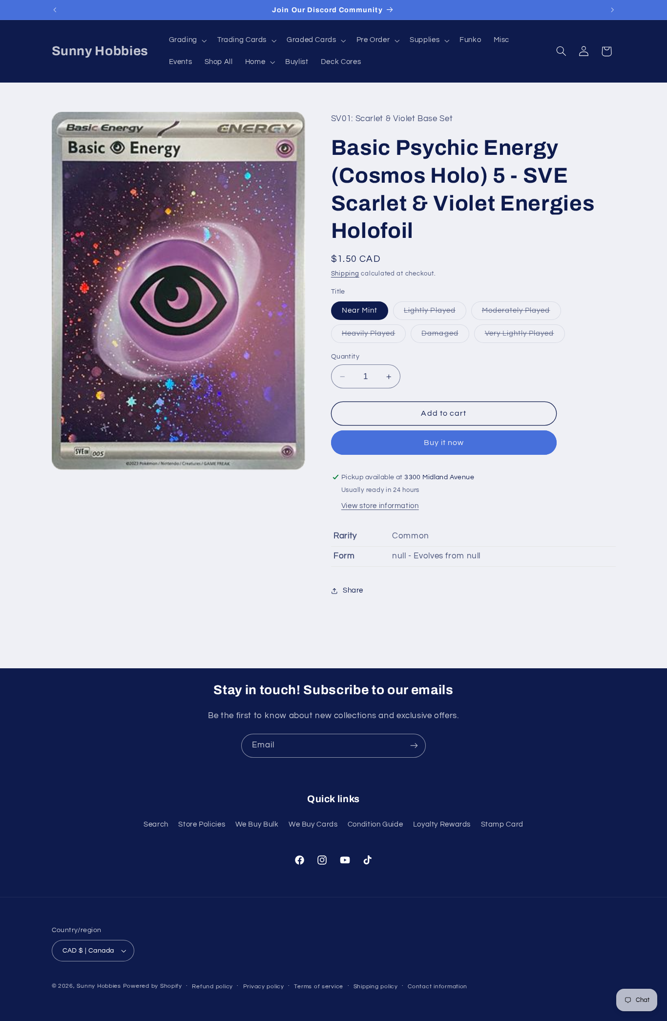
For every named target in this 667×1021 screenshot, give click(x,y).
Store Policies (201, 824)
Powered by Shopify (152, 986)
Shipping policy (376, 986)
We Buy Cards (313, 824)
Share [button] (353, 590)
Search (156, 824)
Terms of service (318, 986)
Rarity (345, 536)
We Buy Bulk (257, 824)
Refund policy (212, 986)
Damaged (445, 336)
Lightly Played (435, 313)
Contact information (437, 986)
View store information (380, 506)
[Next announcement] (612, 10)
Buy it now (444, 443)
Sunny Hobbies (99, 986)
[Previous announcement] (54, 10)
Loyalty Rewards (442, 824)
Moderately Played (521, 313)
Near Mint (359, 310)
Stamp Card (502, 824)
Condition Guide (375, 824)
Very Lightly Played (525, 336)
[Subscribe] (414, 746)
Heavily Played (374, 336)
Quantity (345, 356)
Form (344, 556)
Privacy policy (263, 986)
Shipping (345, 274)
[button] (187, 40)
